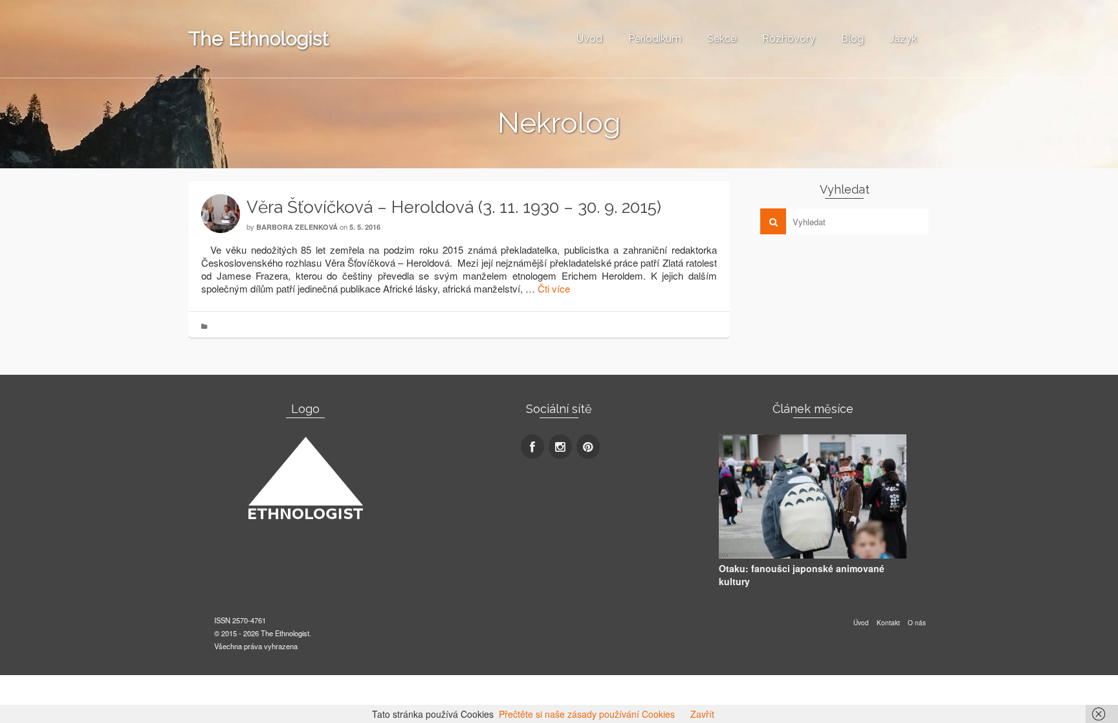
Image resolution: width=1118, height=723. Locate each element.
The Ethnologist (258, 38)
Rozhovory (788, 38)
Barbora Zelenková (298, 227)
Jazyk (903, 38)
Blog (852, 38)
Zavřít (702, 713)
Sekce (721, 38)
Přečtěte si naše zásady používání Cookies (587, 713)
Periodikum (654, 38)
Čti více (554, 288)
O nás (917, 622)
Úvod (589, 38)
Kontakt (888, 622)
